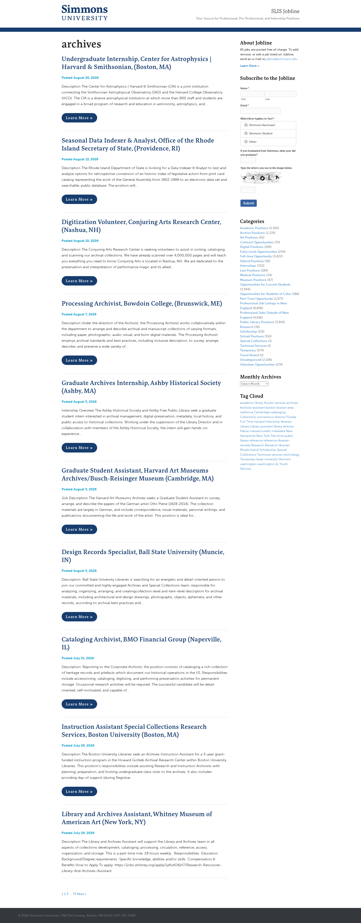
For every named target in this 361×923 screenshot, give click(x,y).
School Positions (252, 336)
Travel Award (249, 355)
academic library (251, 403)
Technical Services (253, 346)
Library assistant (261, 426)
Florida (291, 417)
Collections (248, 417)
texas (259, 459)
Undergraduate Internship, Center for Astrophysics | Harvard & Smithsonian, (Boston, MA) (136, 63)
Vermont (284, 459)
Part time (277, 436)
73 (74, 894)
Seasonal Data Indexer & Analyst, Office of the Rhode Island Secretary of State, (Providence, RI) (138, 144)
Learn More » (79, 117)
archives (292, 403)
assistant (259, 407)
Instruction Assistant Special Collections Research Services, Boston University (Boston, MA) (134, 730)
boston (271, 407)
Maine (244, 431)
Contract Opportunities (257, 242)
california (246, 412)
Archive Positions (252, 233)
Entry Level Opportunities (258, 252)
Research (246, 327)
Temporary (248, 350)
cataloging (278, 412)
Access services (275, 403)
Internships (248, 266)
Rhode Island (249, 450)
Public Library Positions (257, 322)
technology (291, 454)
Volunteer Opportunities (257, 364)
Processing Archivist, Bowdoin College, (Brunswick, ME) (142, 303)
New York (263, 436)
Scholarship (248, 331)
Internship (273, 421)
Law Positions (250, 270)
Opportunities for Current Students (265, 284)
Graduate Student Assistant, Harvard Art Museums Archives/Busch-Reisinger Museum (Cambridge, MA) (138, 474)
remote (245, 445)
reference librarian (276, 440)
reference (256, 440)
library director (284, 426)
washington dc (268, 464)
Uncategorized (250, 360)
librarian (286, 421)
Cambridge (262, 412)
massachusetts (260, 431)
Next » (81, 894)
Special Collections (253, 341)
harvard (259, 421)
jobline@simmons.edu (281, 59)
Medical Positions (252, 275)
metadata (278, 431)
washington (248, 464)
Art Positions (249, 237)
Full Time (246, 421)
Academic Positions (254, 228)
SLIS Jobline (285, 11)
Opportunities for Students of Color (265, 294)
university (270, 459)
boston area (285, 407)
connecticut (265, 417)
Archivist (246, 407)
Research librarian (277, 445)
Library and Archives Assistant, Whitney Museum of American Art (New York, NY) (137, 818)
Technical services (269, 454)
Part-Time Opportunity (256, 299)
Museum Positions (253, 280)
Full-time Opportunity (256, 256)
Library (244, 426)
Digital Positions (251, 247)
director (280, 417)
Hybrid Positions (252, 261)
